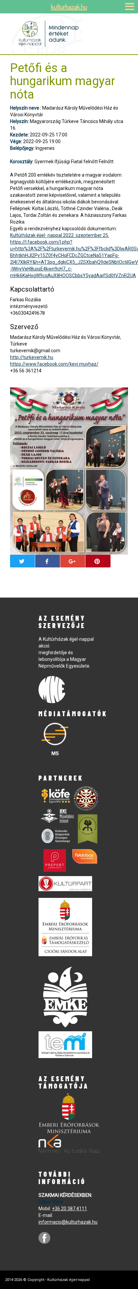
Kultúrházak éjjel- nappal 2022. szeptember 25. (59, 235)
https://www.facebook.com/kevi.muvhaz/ (54, 364)
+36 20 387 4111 (69, 1208)
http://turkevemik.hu (31, 357)
